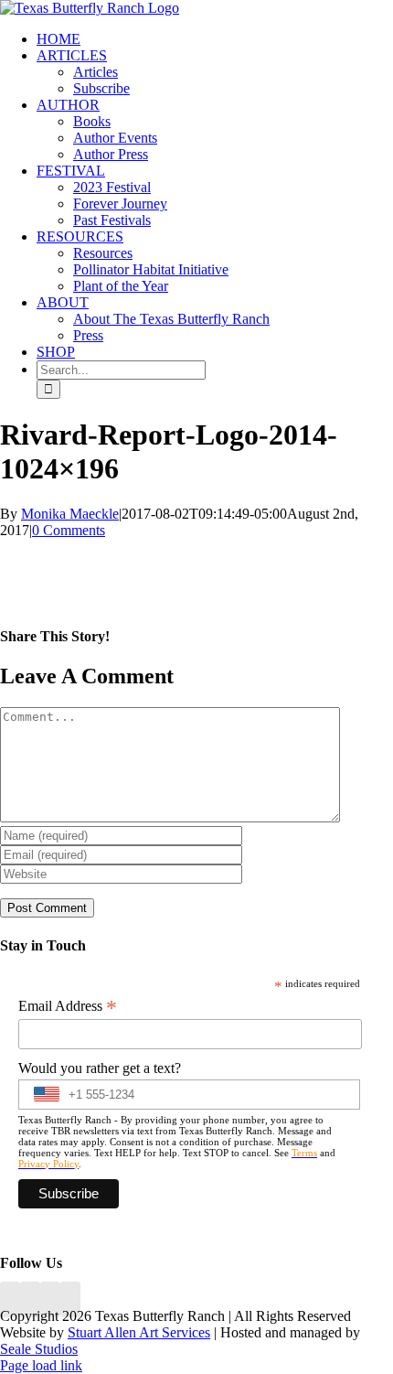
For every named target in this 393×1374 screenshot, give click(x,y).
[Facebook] (10, 1299)
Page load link (41, 1365)
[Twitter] (70, 1299)
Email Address (67, 1006)
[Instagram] (50, 1299)
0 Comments (68, 530)
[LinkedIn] (30, 1299)
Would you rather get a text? (99, 1068)
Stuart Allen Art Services (139, 1332)
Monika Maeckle (70, 513)
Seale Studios (39, 1349)
